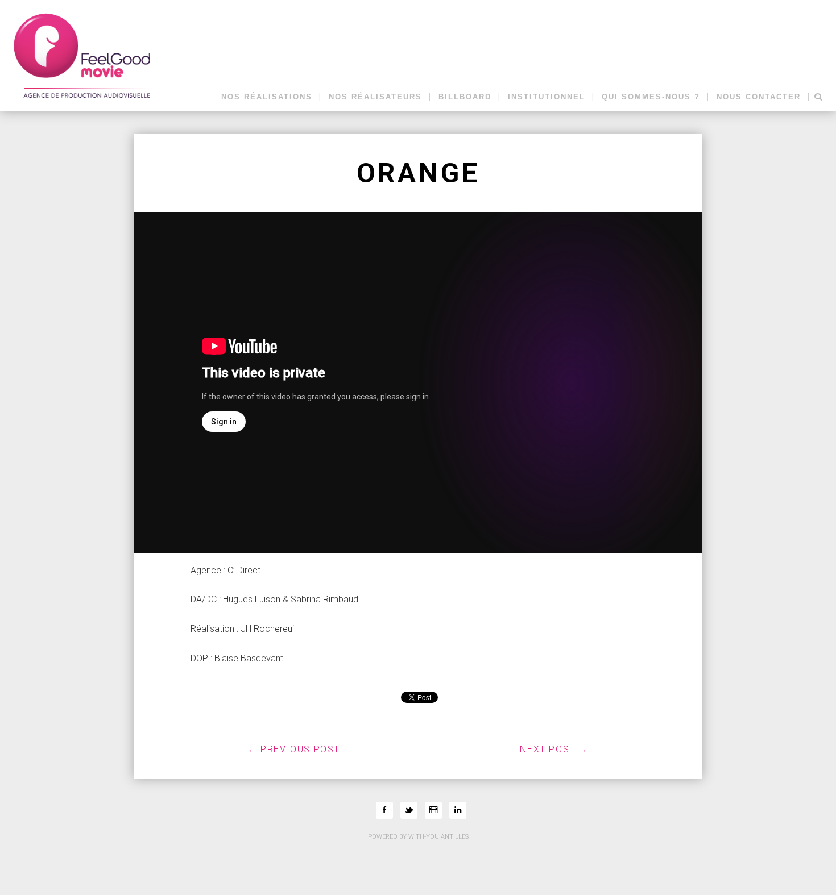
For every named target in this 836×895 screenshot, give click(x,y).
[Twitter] (409, 810)
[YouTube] (433, 810)
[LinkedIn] (457, 810)
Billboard (464, 97)
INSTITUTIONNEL (546, 97)
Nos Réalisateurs (375, 97)
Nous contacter (759, 97)
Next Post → (554, 749)
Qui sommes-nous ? (651, 97)
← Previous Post (293, 749)
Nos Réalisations (266, 97)
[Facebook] (384, 810)
